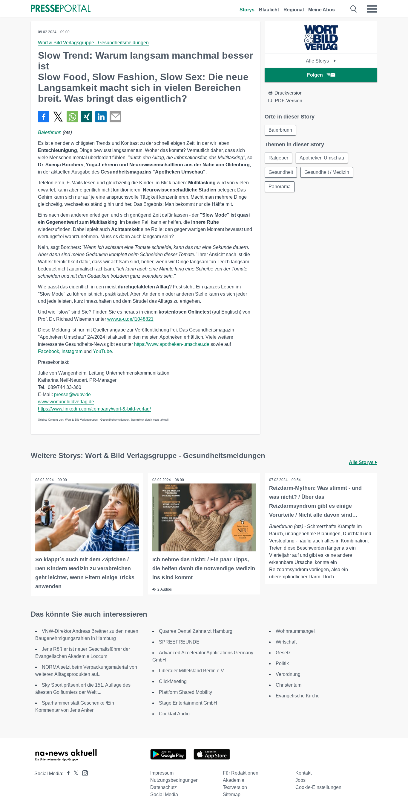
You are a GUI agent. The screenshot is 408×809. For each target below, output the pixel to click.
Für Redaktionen (240, 772)
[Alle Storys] (321, 48)
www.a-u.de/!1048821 (130, 319)
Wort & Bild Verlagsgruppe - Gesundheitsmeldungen (93, 42)
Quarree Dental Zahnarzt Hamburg (195, 631)
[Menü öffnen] (371, 9)
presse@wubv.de (72, 394)
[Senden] (115, 116)
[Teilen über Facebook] (43, 116)
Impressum (162, 772)
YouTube (102, 351)
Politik (282, 663)
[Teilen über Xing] (86, 116)
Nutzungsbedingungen (174, 780)
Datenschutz (163, 787)
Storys (247, 9)
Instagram (72, 351)
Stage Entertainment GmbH (188, 702)
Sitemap (231, 794)
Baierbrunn (50, 132)
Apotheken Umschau (322, 157)
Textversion (235, 787)
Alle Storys (318, 60)
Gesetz (283, 652)
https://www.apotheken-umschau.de (171, 344)
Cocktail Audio (174, 713)
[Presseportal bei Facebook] (66, 773)
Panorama (280, 186)
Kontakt (303, 772)
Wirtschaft (286, 641)
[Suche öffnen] (354, 9)
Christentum (288, 685)
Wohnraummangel (295, 631)
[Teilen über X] (58, 116)
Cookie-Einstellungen (318, 787)
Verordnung (288, 674)
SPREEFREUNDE (179, 641)
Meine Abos (321, 9)
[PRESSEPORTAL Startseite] (61, 9)
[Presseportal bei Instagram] (83, 772)
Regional (293, 9)
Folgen (315, 74)
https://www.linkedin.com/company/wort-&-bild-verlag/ (94, 408)
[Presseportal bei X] (74, 773)
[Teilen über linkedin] (101, 116)
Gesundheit (281, 172)
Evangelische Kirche (298, 695)
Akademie (233, 780)
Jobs (300, 780)
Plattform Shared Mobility (185, 692)
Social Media (164, 794)
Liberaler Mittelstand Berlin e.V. (192, 670)
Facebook (48, 351)
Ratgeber (278, 157)
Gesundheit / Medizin (326, 172)
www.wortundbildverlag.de (66, 401)
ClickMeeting (173, 681)
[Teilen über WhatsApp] (72, 116)
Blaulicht (269, 9)
